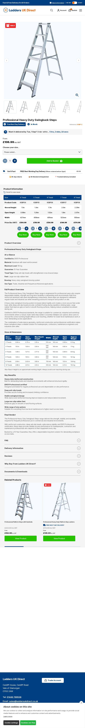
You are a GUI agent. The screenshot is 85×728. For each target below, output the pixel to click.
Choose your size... (11, 147)
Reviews (8, 456)
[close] (81, 703)
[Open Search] (51, 10)
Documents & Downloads (16, 471)
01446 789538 (14, 697)
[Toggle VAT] (74, 3)
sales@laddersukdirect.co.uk (23, 701)
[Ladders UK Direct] (20, 10)
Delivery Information (14, 448)
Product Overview (13, 243)
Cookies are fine (28, 723)
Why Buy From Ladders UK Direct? (20, 464)
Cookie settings (11, 723)
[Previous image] (6, 60)
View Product (20, 538)
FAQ (6, 440)
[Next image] (78, 60)
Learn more (7, 716)
